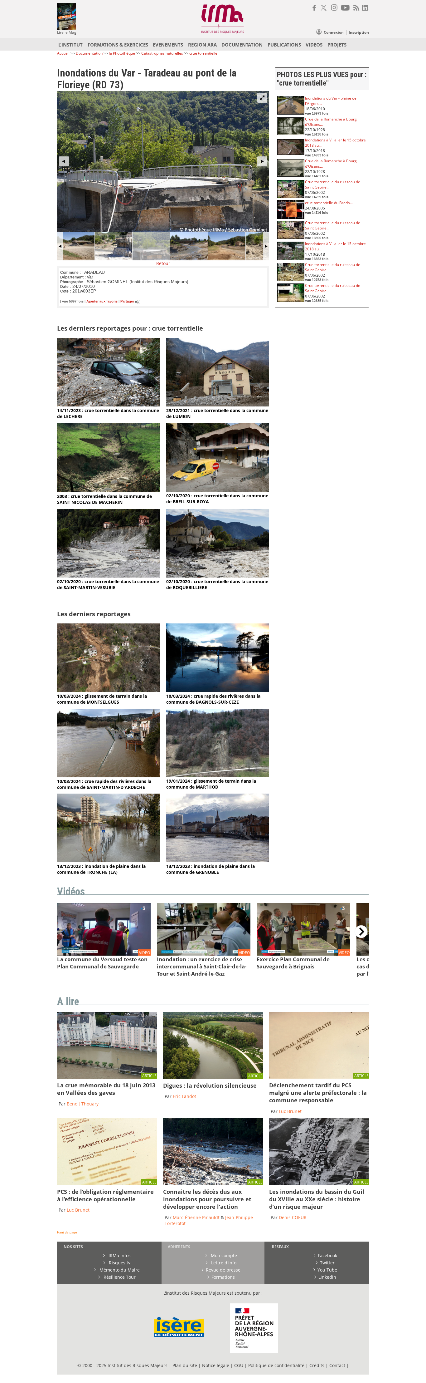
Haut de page (67, 1232)
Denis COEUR (293, 1217)
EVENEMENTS (168, 45)
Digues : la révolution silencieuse (210, 1085)
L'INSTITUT (70, 45)
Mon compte (223, 1255)
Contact (337, 1365)
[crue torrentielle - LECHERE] (108, 405)
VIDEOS (314, 45)
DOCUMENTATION (242, 45)
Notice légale (215, 1365)
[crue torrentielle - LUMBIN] (217, 405)
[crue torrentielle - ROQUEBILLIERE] (217, 576)
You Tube (327, 1270)
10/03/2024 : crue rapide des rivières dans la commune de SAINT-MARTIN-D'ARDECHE (104, 784)
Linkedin (327, 1277)
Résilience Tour (119, 1277)
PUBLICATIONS (284, 45)
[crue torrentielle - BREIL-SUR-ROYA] (217, 490)
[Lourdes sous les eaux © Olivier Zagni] (107, 1077)
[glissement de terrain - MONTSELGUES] (108, 690)
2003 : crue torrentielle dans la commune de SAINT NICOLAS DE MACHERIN (104, 499)
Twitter (327, 1263)
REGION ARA (202, 45)
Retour (163, 263)
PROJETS (336, 45)
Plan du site (184, 1365)
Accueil (63, 53)
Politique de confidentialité (276, 1365)
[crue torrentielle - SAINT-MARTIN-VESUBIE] (108, 576)
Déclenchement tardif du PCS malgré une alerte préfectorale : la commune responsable (318, 1092)
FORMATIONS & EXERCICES (118, 45)
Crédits (316, 1365)
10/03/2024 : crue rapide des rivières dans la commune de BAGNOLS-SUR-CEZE (213, 699)
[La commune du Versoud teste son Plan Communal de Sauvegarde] (104, 954)
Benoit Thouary (83, 1104)
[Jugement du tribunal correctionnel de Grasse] (319, 1077)
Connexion (334, 32)
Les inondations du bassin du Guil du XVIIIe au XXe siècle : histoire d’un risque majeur (316, 1199)
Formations (223, 1277)
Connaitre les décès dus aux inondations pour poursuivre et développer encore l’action (207, 1199)
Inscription (359, 32)
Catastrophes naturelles (162, 53)
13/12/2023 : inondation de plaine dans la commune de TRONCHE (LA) (101, 869)
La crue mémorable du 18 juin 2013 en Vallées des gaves (106, 1088)
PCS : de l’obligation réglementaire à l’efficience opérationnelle (105, 1195)
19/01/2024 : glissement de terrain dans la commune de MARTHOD (211, 784)
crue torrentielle (203, 53)
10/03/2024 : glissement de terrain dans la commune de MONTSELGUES (102, 699)
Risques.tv (119, 1263)
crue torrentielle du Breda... (329, 202)
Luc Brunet (290, 1111)
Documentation (89, 53)
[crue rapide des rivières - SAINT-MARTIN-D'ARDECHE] (108, 776)
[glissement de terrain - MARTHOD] (217, 775)
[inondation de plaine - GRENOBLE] (217, 861)
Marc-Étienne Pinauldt (196, 1217)
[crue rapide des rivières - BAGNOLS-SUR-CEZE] (217, 690)
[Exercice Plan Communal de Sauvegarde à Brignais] (303, 954)
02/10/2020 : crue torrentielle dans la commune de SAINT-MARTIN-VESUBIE (108, 584)
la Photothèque (122, 53)
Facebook (327, 1255)
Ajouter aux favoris (102, 301)
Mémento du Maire (119, 1270)
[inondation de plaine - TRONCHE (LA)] (108, 861)
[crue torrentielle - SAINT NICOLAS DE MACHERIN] (108, 491)
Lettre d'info (223, 1263)
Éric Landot (184, 1096)
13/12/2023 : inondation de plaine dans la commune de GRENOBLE (210, 869)
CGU (238, 1365)
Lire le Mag (66, 32)
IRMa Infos (119, 1255)
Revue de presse (223, 1270)
